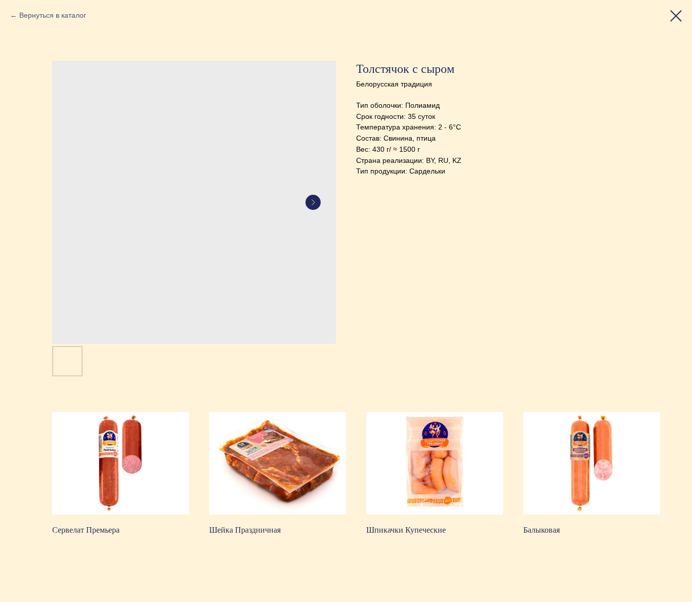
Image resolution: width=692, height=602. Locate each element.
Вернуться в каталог (52, 15)
